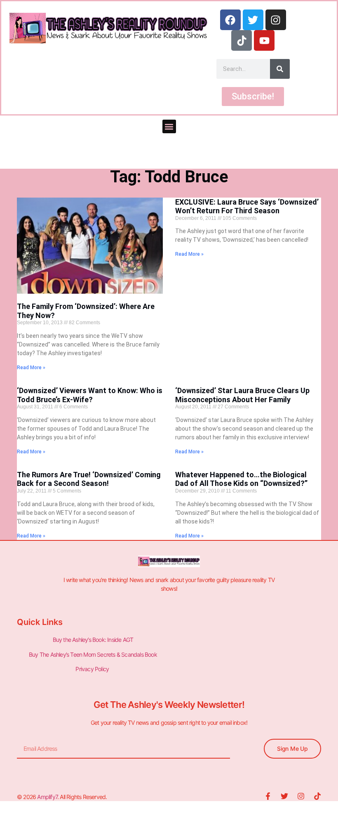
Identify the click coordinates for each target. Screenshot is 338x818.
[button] (169, 126)
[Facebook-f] (268, 796)
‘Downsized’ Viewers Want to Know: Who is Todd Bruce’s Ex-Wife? (89, 395)
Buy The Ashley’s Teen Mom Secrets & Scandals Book (93, 654)
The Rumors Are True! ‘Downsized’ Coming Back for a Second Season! (89, 479)
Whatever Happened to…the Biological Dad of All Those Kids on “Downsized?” (241, 479)
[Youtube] (264, 40)
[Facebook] (230, 19)
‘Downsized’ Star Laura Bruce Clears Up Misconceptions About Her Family (242, 395)
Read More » (31, 367)
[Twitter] (253, 19)
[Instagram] (275, 19)
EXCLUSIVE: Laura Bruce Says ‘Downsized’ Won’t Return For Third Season (247, 206)
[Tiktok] (241, 40)
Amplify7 (47, 796)
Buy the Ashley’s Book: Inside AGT (93, 639)
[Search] (280, 69)
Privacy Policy (92, 668)
